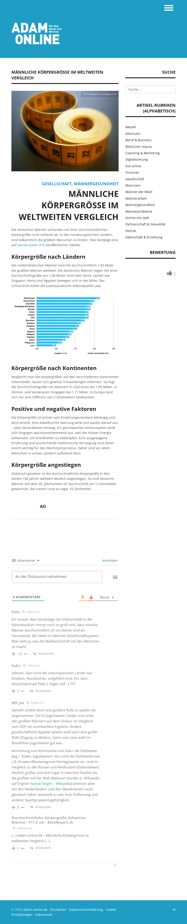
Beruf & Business (138, 140)
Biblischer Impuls (138, 146)
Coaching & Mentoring (142, 153)
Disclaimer (58, 909)
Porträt (130, 231)
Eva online (133, 166)
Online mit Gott (137, 218)
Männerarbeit (136, 198)
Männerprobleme (138, 211)
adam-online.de (35, 909)
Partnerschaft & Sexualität (145, 224)
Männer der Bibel (138, 192)
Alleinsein (132, 133)
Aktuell (130, 127)
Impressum (43, 914)
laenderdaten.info (31, 245)
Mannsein (133, 185)
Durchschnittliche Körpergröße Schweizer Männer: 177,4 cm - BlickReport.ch (49, 820)
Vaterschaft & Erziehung (143, 237)
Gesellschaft (57, 183)
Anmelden (109, 560)
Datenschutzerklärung (86, 909)
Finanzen (132, 172)
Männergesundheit (96, 183)
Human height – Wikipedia (50, 783)
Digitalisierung (136, 159)
